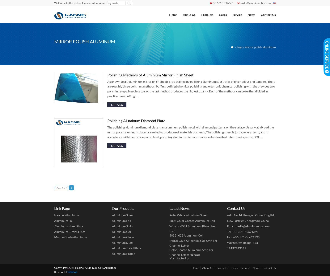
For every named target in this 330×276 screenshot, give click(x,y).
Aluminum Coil (122, 231)
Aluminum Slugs (122, 242)
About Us (189, 14)
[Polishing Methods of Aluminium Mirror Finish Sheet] (78, 102)
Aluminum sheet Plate (68, 226)
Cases (223, 14)
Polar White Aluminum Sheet (188, 215)
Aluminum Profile (123, 253)
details (117, 104)
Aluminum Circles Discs (69, 231)
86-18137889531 (223, 3)
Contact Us (268, 14)
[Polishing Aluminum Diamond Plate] (78, 166)
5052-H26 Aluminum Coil (186, 235)
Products (207, 14)
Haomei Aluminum (66, 215)
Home (173, 14)
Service (237, 14)
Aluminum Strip (122, 226)
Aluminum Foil (63, 220)
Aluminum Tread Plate (126, 248)
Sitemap (72, 272)
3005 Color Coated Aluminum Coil (192, 220)
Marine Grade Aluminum (70, 237)
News (251, 14)
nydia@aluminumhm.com (255, 3)
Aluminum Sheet (123, 215)
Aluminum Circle (123, 237)
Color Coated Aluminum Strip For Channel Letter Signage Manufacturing (191, 254)
